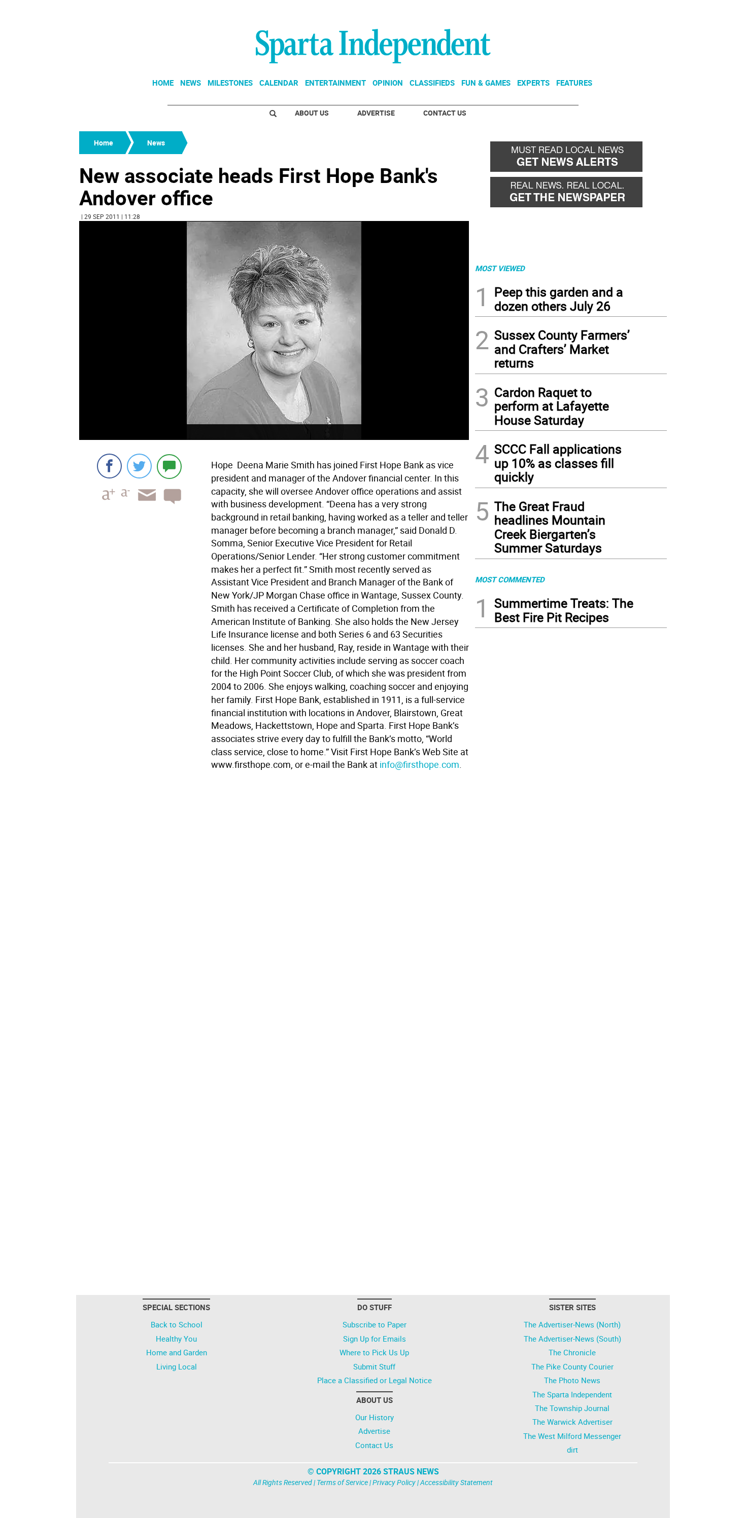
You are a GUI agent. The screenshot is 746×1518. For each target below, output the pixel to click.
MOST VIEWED (500, 268)
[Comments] (169, 466)
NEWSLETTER (585, 12)
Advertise (376, 113)
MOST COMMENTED (510, 579)
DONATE (642, 12)
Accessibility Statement (456, 1482)
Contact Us (444, 113)
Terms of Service (342, 1482)
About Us (312, 113)
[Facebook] (109, 466)
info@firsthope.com (419, 764)
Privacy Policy (394, 1482)
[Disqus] (274, 903)
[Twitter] (139, 466)
